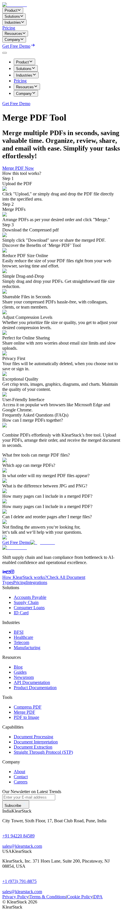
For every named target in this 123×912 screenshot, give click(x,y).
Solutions (23, 69)
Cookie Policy (80, 896)
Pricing (8, 27)
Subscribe (13, 805)
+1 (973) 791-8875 (19, 881)
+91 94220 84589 (18, 835)
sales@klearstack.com (22, 846)
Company (24, 93)
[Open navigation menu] (4, 53)
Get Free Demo (16, 46)
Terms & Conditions (47, 896)
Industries (24, 75)
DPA (98, 896)
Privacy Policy (15, 896)
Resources (25, 87)
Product (22, 62)
